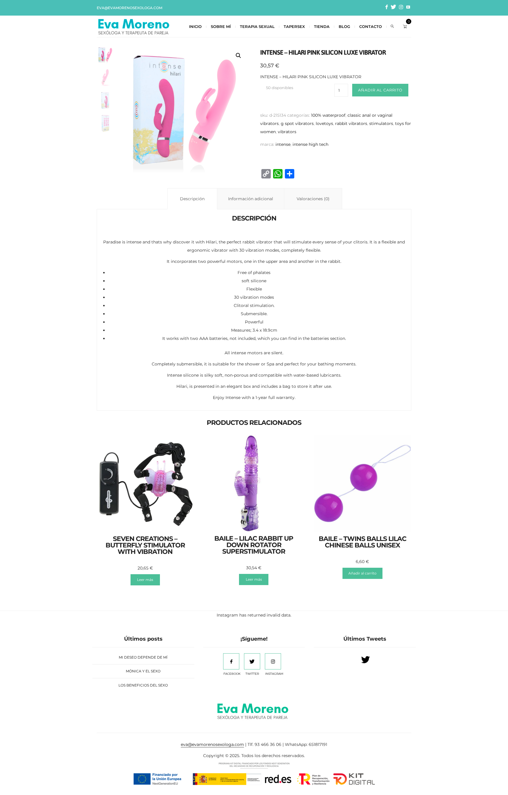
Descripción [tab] (192, 198)
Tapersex (294, 26)
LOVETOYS (324, 123)
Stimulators (381, 123)
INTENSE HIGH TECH (310, 144)
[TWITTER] (252, 661)
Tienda (322, 26)
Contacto (370, 26)
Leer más (145, 579)
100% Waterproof (328, 115)
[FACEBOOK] (231, 661)
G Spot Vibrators (297, 123)
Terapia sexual (257, 26)
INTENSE (282, 144)
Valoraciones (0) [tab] (313, 198)
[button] (238, 55)
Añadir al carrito (380, 90)
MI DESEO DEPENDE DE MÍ (143, 657)
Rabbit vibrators (351, 123)
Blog (344, 26)
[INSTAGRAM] (273, 661)
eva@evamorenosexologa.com (129, 8)
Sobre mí (221, 26)
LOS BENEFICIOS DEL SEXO (143, 685)
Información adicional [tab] (250, 198)
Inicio (195, 26)
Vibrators (287, 131)
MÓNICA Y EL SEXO (143, 671)
